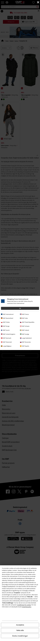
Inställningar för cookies (24, 605)
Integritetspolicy (26, 607)
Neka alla (20, 630)
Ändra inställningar (20, 636)
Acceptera (20, 625)
